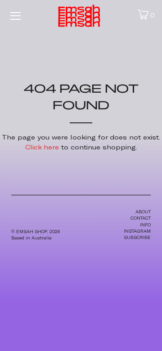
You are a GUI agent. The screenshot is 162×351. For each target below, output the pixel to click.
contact (140, 218)
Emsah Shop (31, 231)
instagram (137, 231)
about (143, 211)
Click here (42, 147)
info (145, 224)
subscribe (137, 237)
